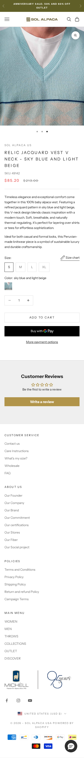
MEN (8, 629)
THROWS (11, 636)
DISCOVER (12, 658)
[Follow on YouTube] (30, 700)
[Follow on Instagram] (18, 700)
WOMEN (10, 621)
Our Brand (11, 510)
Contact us (12, 444)
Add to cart (42, 317)
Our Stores (12, 532)
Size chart (73, 258)
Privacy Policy (14, 577)
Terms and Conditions (19, 570)
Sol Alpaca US (18, 145)
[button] (71, 746)
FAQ (7, 473)
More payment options (42, 342)
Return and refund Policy (21, 592)
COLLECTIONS (15, 644)
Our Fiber (11, 540)
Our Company (14, 503)
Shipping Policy (15, 584)
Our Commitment (17, 518)
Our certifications (16, 525)
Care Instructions (16, 451)
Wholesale (11, 466)
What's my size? (15, 458)
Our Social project (16, 547)
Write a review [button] (42, 401)
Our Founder (13, 495)
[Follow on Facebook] (6, 700)
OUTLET (10, 651)
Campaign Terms (16, 599)
